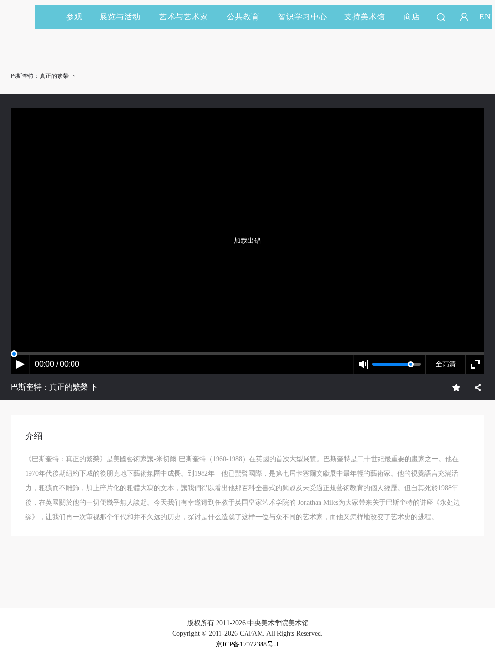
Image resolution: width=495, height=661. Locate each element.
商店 (412, 17)
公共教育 (243, 17)
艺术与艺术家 (183, 17)
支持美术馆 (364, 17)
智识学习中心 (302, 17)
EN (485, 17)
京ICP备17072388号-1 (247, 644)
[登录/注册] (464, 17)
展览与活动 (120, 17)
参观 (74, 17)
